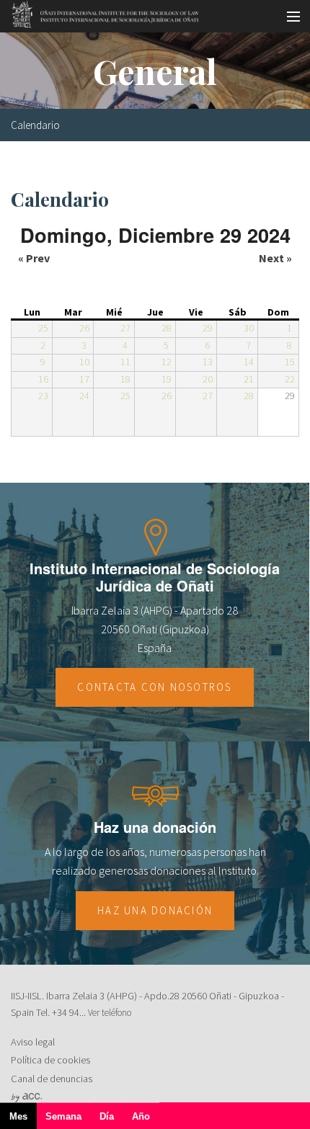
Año (141, 1116)
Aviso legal (33, 1041)
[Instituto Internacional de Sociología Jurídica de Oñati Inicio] (100, 12)
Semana (63, 1116)
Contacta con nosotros (154, 687)
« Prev (34, 258)
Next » (275, 258)
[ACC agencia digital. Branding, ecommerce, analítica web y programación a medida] (26, 1097)
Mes (23, 1120)
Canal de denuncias (51, 1078)
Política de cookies (50, 1059)
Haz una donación (155, 910)
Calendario (35, 125)
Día (106, 1116)
